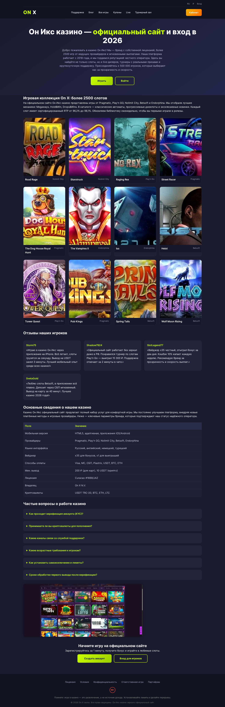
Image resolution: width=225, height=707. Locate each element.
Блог (91, 12)
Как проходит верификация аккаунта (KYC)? (56, 513)
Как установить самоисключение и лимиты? (56, 562)
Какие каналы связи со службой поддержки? (56, 538)
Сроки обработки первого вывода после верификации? (63, 574)
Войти (125, 80)
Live (128, 12)
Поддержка (77, 12)
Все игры (104, 12)
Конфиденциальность (105, 682)
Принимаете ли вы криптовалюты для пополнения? (60, 526)
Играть (102, 80)
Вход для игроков (131, 658)
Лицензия (70, 682)
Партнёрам (154, 682)
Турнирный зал (143, 12)
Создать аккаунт (94, 658)
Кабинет (194, 12)
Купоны (117, 12)
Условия (84, 682)
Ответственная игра (132, 682)
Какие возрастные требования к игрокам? (55, 550)
